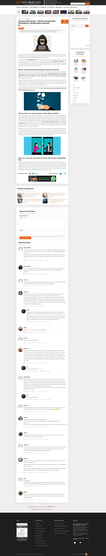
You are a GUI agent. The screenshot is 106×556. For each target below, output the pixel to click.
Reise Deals (43, 7)
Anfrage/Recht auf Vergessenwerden (62, 531)
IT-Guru (26, 338)
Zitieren (47, 260)
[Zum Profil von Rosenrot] (20, 349)
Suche (87, 3)
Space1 (25, 432)
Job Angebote (79, 535)
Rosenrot (26, 348)
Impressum (37, 523)
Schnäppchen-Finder (39, 528)
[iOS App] (61, 173)
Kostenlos (74, 7)
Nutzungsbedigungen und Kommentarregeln (44, 236)
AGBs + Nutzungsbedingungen (61, 526)
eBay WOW (66, 7)
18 (36, 25)
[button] (21, 218)
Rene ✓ (21, 25)
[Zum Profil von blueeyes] (20, 406)
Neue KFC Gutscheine (40, 543)
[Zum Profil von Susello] (20, 418)
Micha (28, 310)
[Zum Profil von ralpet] (20, 328)
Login (88, 1)
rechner (26, 280)
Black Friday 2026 (39, 535)
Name (21, 230)
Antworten (42, 260)
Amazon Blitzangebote (40, 531)
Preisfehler (80, 530)
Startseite (21, 18)
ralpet (25, 327)
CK (27, 366)
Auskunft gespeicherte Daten (60, 533)
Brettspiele (75, 97)
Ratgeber (59, 7)
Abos (74, 85)
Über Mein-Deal (38, 526)
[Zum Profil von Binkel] (20, 493)
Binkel (25, 492)
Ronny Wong (27, 266)
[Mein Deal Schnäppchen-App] (81, 542)
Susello (25, 417)
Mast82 (25, 458)
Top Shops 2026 (38, 533)
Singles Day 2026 (39, 538)
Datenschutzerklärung (59, 523)
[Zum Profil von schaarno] (20, 293)
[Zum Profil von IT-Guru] (20, 339)
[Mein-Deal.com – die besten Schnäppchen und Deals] (28, 2)
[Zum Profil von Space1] (20, 433)
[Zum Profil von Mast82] (20, 459)
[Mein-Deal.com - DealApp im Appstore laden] (76, 542)
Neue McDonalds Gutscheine (41, 545)
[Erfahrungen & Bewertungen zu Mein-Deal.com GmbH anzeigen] (22, 532)
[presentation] (21, 218)
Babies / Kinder (76, 92)
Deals (19, 7)
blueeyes (26, 405)
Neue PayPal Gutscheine (40, 540)
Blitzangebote (34, 7)
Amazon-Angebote (76, 87)
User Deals (51, 7)
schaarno (26, 292)
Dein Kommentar (24, 215)
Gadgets (26, 7)
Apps (74, 90)
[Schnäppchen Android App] (65, 173)
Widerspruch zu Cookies (59, 528)
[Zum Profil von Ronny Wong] (20, 267)
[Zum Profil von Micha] (23, 311)
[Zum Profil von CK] (23, 367)
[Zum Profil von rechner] (20, 281)
